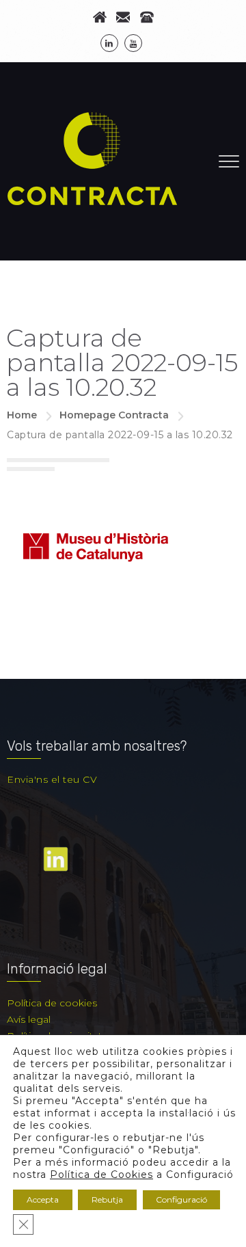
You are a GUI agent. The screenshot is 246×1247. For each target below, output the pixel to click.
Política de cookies (52, 1003)
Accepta (43, 1199)
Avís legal (29, 1019)
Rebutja (107, 1199)
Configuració (181, 1199)
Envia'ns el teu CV (52, 779)
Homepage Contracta (114, 415)
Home (22, 415)
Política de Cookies (101, 1174)
